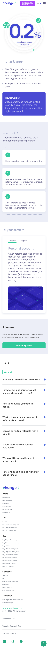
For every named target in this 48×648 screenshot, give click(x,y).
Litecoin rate (6, 506)
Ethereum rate (7, 501)
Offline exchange (8, 590)
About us (5, 576)
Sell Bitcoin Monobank (9, 528)
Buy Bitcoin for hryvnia (9, 540)
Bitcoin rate (6, 498)
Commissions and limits (10, 581)
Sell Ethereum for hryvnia (10, 525)
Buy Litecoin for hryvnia (10, 549)
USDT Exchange (7, 602)
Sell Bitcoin (6, 522)
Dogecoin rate (7, 509)
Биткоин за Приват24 (9, 563)
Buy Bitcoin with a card (9, 557)
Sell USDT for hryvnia (9, 530)
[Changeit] (9, 3)
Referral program (7, 587)
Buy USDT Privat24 (8, 566)
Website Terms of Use (11, 626)
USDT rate (5, 503)
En (38, 3)
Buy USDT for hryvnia (9, 546)
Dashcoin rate (6, 512)
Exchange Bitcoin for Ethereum (12, 600)
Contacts (5, 584)
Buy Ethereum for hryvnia (10, 543)
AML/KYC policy (9, 633)
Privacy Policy (8, 618)
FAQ (3, 578)
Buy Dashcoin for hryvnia (10, 554)
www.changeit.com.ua (12, 608)
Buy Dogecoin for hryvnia (10, 552)
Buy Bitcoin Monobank (9, 560)
